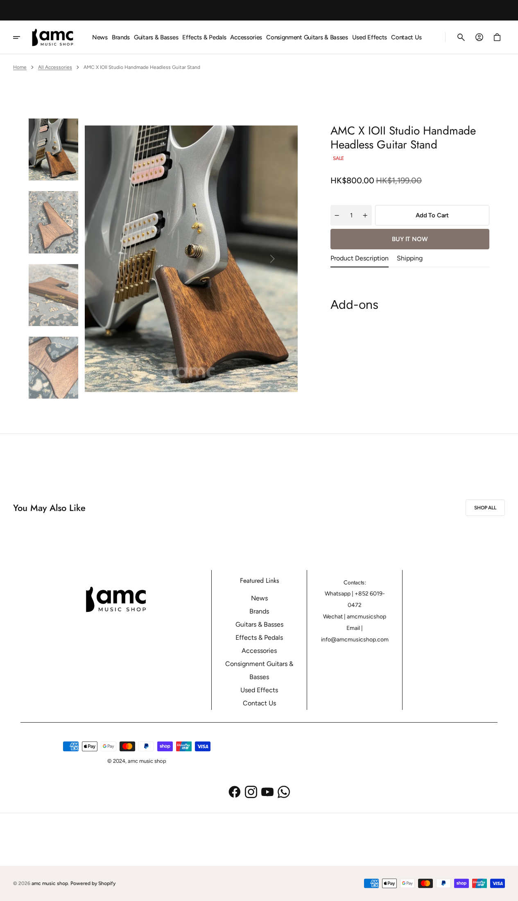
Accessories (259, 651)
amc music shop (50, 883)
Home (20, 67)
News (259, 598)
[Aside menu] (22, 37)
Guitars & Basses (259, 624)
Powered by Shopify (92, 883)
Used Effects (259, 690)
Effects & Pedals (259, 637)
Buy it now (410, 239)
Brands (259, 611)
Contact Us (259, 703)
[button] (461, 37)
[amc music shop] (55, 37)
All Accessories (55, 67)
